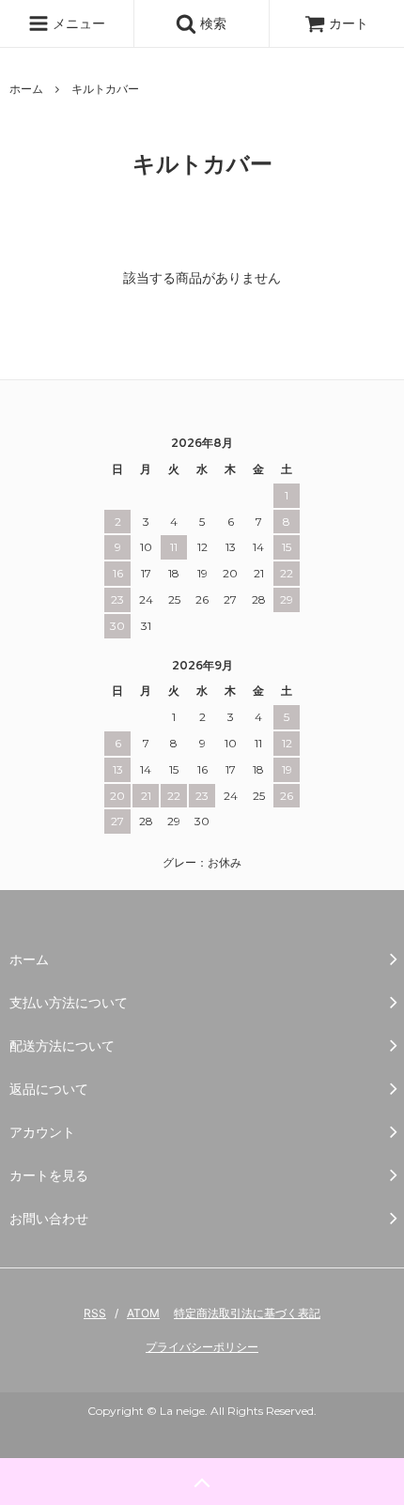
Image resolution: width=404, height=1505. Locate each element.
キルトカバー (105, 89)
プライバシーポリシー (202, 1347)
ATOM (143, 1313)
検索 (211, 23)
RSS (95, 1313)
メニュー (77, 23)
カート (348, 23)
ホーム (26, 89)
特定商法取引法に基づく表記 (247, 1313)
